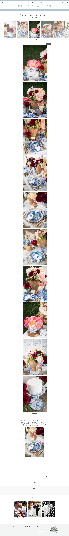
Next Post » (48, 476)
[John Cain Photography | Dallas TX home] (9, 2)
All (33, 13)
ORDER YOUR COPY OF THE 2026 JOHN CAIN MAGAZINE (34, 0)
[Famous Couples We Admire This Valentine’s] (20, 509)
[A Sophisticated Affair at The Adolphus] (34, 509)
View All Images (34, 413)
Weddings (38, 527)
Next (53, 512)
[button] (45, 9)
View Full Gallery (34, 39)
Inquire (63, 2)
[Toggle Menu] (67, 3)
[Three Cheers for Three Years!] (48, 509)
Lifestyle (35, 13)
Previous (15, 512)
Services (26, 527)
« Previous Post (21, 476)
